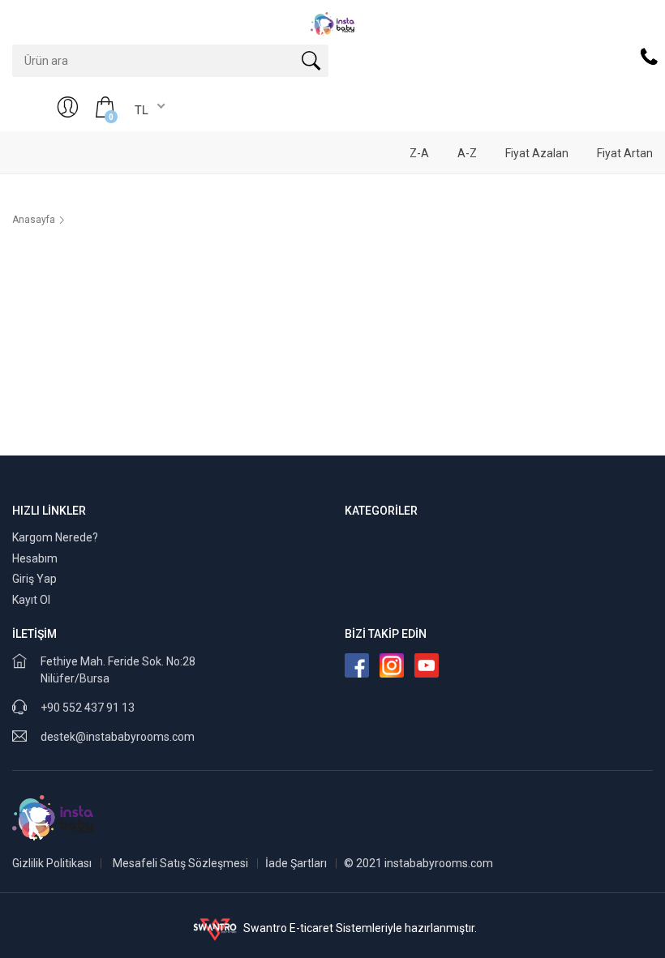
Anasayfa (33, 219)
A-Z (467, 153)
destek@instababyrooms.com (118, 736)
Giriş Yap (34, 578)
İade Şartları (296, 863)
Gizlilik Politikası (52, 863)
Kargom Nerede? (55, 537)
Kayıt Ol (31, 599)
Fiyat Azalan (536, 153)
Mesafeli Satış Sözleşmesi (180, 863)
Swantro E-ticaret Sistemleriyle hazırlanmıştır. (359, 928)
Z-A (419, 153)
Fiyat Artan (625, 153)
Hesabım (35, 558)
